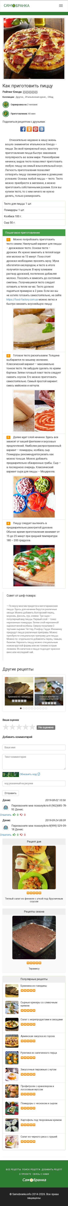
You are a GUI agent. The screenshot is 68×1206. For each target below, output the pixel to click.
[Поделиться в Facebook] (23, 129)
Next (59, 48)
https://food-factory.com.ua (22, 299)
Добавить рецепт (52, 1169)
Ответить (5, 814)
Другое (19, 97)
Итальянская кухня (35, 97)
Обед (50, 97)
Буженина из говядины (19, 697)
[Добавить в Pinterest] (35, 129)
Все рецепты (13, 1169)
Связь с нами (41, 1174)
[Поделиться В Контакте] (41, 129)
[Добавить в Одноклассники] (29, 129)
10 (46, 708)
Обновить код (28, 774)
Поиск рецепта (31, 1169)
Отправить (11, 793)
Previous (8, 48)
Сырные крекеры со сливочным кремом (49, 698)
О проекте (25, 1174)
